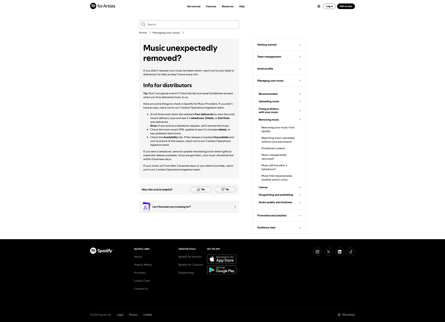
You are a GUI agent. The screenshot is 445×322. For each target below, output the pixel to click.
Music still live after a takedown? (274, 167)
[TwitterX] (328, 252)
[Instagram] (317, 252)
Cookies (147, 314)
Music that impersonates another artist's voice (276, 177)
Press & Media (143, 265)
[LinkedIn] (339, 252)
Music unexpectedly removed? (274, 157)
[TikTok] (351, 252)
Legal (120, 314)
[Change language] (319, 6)
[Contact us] (233, 207)
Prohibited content (273, 148)
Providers (140, 273)
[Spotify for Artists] (103, 6)
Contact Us (141, 289)
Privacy (133, 314)
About (138, 257)
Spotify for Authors (190, 257)
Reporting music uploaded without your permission (277, 140)
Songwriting (186, 273)
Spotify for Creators (190, 265)
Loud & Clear (142, 281)
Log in (329, 6)
